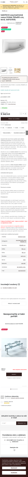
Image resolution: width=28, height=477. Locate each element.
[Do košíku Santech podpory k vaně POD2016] (14, 374)
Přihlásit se (22, 423)
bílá (24, 260)
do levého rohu (21, 267)
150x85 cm (22, 245)
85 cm (23, 252)
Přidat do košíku (14, 119)
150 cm (23, 249)
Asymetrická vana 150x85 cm (21, 241)
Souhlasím (14, 473)
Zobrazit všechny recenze (17, 398)
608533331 (15, 442)
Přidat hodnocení (14, 303)
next (27, 349)
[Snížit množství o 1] (21, 113)
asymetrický (21, 270)
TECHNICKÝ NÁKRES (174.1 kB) (10, 288)
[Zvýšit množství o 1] (25, 113)
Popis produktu (6, 132)
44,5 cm (23, 256)
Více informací (12, 104)
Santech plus (8, 124)
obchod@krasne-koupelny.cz (15, 440)
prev (1, 349)
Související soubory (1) (19, 132)
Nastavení (14, 468)
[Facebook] (14, 450)
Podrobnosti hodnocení (19, 23)
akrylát (23, 263)
